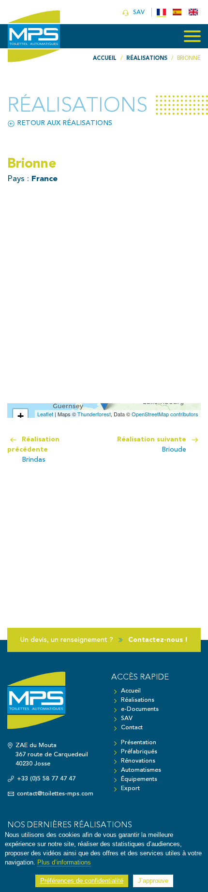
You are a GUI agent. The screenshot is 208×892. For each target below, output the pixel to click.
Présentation (138, 742)
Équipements (139, 779)
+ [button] (20, 416)
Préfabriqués (139, 752)
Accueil (131, 691)
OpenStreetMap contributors (165, 414)
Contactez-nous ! (158, 640)
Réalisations (137, 700)
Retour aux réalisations (63, 123)
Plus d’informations (64, 862)
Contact (132, 727)
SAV (138, 12)
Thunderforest (94, 414)
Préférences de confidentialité (81, 881)
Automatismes (141, 770)
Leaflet (45, 414)
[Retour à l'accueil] (52, 705)
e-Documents (140, 709)
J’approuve (153, 881)
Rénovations (138, 761)
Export (130, 788)
